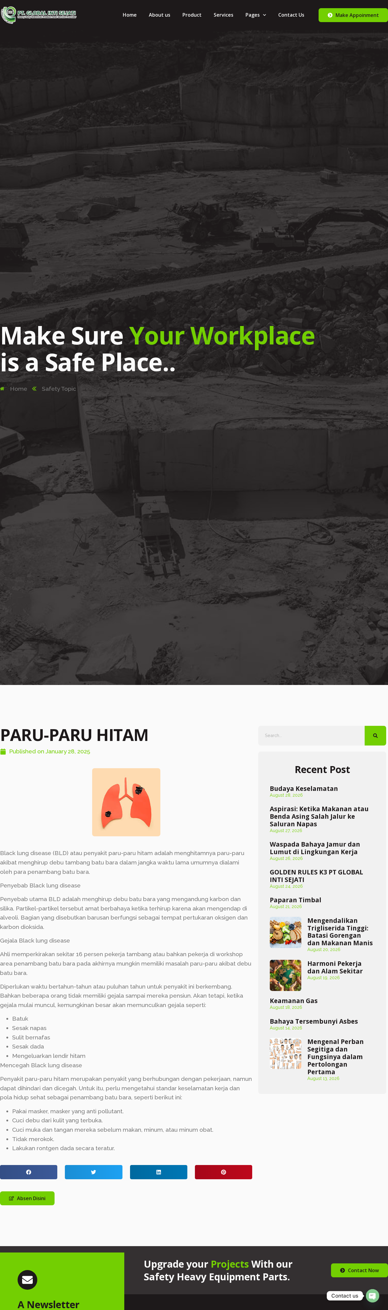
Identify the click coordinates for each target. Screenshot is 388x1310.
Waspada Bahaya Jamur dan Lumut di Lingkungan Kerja (315, 848)
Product (192, 15)
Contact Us (291, 15)
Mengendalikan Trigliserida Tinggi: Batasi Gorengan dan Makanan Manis (340, 931)
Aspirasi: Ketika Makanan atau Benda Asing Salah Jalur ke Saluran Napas (319, 816)
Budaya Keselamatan (304, 788)
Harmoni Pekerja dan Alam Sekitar (335, 967)
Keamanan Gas (294, 1000)
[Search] (375, 736)
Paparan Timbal (295, 900)
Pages (253, 15)
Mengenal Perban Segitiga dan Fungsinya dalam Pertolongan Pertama (335, 1056)
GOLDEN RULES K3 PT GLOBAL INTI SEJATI (316, 876)
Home (130, 15)
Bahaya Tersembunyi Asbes (314, 1021)
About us (159, 15)
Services (223, 15)
